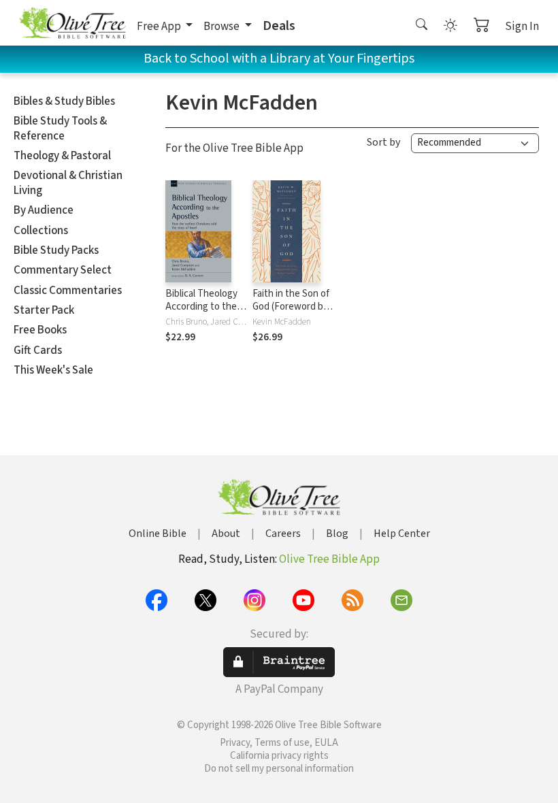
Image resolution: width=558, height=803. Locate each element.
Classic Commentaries (68, 290)
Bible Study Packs (56, 250)
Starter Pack (44, 310)
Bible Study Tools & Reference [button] (60, 128)
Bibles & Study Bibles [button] (64, 101)
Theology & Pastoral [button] (62, 156)
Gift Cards (38, 350)
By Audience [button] (43, 210)
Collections (41, 231)
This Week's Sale (53, 370)
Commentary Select (63, 270)
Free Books (40, 330)
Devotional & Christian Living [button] (68, 182)
